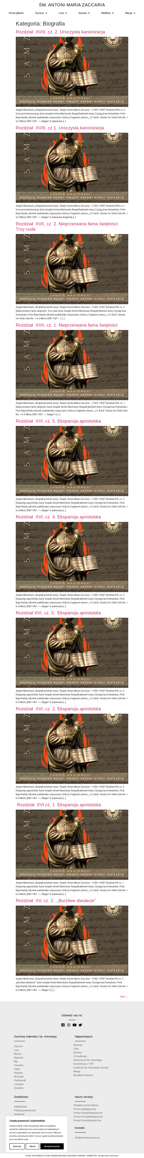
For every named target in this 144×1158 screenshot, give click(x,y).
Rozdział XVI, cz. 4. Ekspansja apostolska (59, 516)
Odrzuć (32, 1146)
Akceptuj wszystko (52, 1146)
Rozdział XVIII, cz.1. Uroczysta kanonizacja (60, 127)
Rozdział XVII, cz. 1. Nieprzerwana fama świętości (67, 325)
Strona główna (16, 13)
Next (124, 996)
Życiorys (39, 13)
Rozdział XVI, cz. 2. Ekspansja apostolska (59, 708)
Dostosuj (17, 1146)
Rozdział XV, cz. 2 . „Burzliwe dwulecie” (56, 900)
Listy (61, 13)
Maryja (128, 13)
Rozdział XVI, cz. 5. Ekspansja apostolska (58, 421)
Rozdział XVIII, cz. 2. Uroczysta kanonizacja (60, 31)
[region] (37, 1134)
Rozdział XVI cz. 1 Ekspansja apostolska (59, 804)
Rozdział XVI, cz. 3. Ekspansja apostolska (59, 612)
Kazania (83, 13)
